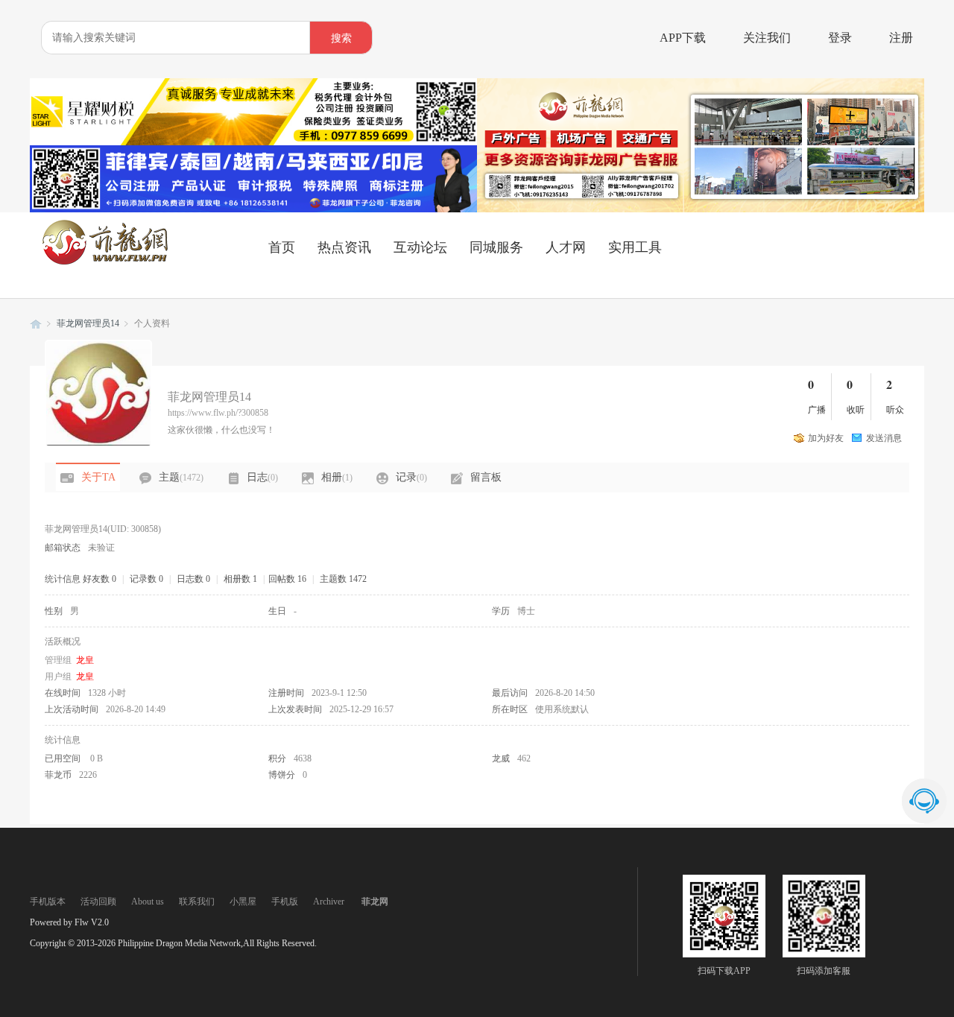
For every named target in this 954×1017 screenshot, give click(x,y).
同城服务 (496, 247)
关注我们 (767, 37)
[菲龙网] (104, 261)
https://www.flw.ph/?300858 (218, 413)
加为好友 (826, 438)
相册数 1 (240, 579)
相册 (337, 477)
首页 (281, 247)
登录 (840, 37)
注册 (901, 37)
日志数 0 (193, 579)
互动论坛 (420, 247)
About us (147, 901)
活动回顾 (98, 901)
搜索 (341, 38)
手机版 (284, 901)
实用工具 (635, 247)
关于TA (98, 477)
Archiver (328, 901)
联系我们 (197, 901)
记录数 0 (146, 579)
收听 (856, 410)
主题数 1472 (343, 579)
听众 (895, 410)
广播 (817, 410)
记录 (411, 477)
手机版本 (48, 901)
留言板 (486, 477)
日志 (262, 477)
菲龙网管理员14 (88, 323)
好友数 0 (99, 579)
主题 (181, 477)
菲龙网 (36, 324)
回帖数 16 (287, 579)
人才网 (566, 247)
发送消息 (884, 438)
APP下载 (683, 37)
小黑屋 (243, 901)
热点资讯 (344, 247)
